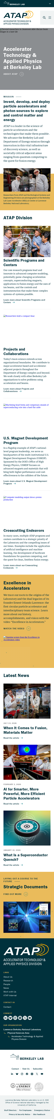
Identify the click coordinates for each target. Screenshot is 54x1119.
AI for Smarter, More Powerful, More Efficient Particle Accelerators (24, 794)
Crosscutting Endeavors (23, 530)
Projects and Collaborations (15, 351)
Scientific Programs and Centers (23, 262)
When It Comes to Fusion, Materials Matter (25, 730)
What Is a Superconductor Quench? (25, 857)
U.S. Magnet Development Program (25, 440)
